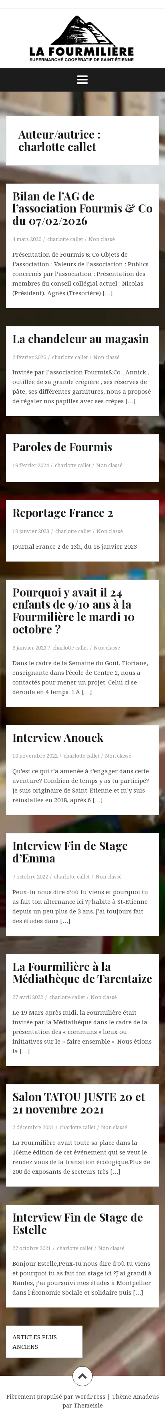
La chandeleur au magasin (80, 338)
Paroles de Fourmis (62, 446)
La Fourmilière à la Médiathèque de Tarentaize (82, 972)
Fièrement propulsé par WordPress (55, 1396)
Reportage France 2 (62, 512)
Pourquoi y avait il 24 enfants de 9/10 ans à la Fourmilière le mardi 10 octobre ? (73, 610)
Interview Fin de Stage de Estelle (77, 1223)
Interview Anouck (57, 737)
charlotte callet (65, 239)
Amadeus (146, 1396)
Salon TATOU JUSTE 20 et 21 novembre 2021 (78, 1102)
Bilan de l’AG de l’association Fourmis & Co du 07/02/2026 (82, 208)
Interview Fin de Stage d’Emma (70, 851)
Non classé (102, 239)
